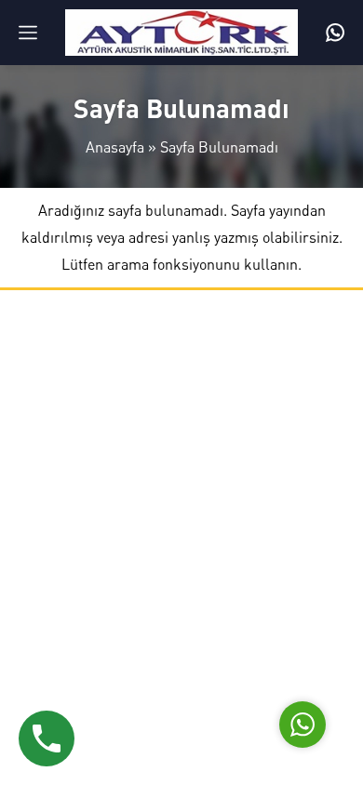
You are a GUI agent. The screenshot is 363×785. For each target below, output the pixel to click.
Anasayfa (115, 146)
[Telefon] (335, 33)
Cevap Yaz (186, 635)
